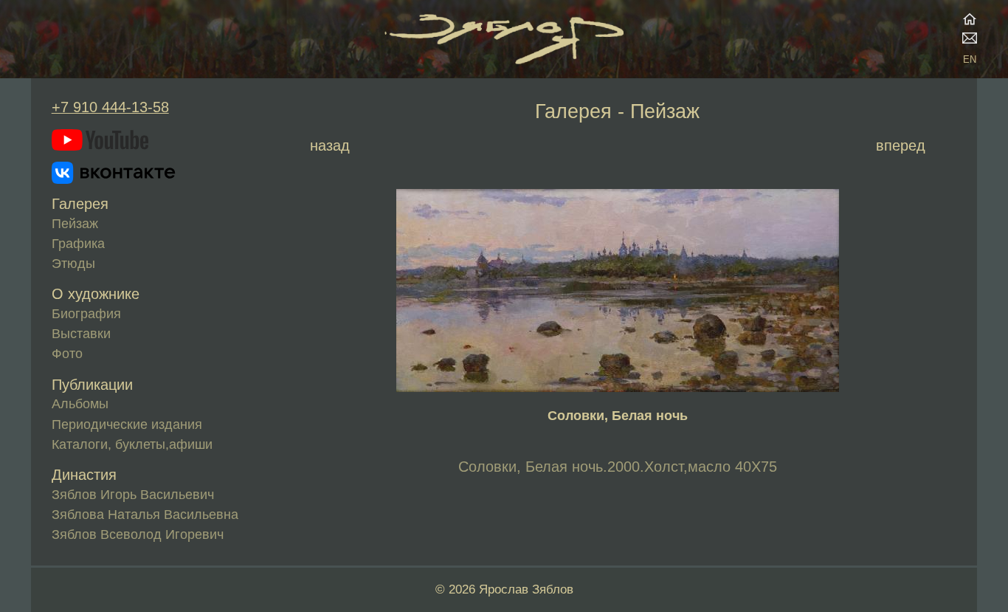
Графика (78, 243)
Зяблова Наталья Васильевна (145, 514)
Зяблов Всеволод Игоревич (138, 534)
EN (969, 59)
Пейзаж (75, 223)
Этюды (73, 263)
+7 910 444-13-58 (110, 107)
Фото (67, 353)
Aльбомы (80, 403)
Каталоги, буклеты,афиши (132, 444)
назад (330, 145)
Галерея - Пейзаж (617, 111)
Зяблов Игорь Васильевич (133, 494)
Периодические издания (127, 424)
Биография (86, 313)
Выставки (81, 333)
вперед (900, 145)
